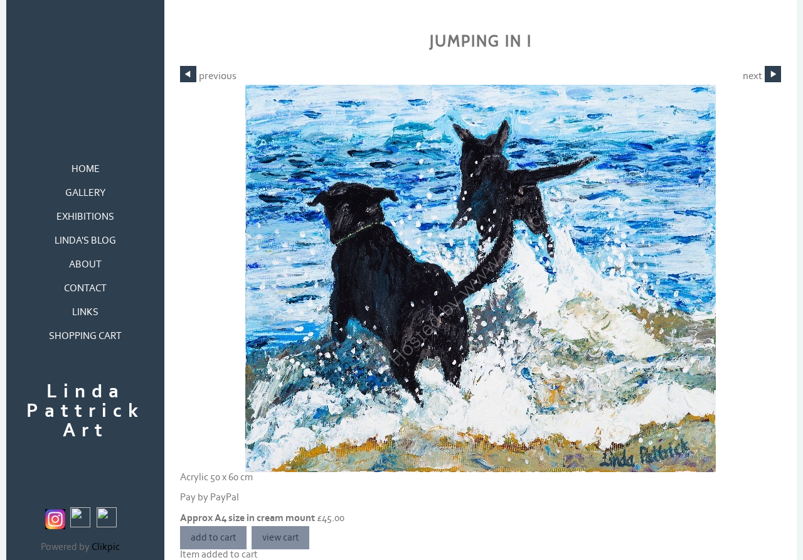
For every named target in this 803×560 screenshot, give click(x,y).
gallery (85, 192)
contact (85, 288)
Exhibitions (85, 216)
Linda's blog (85, 240)
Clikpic (106, 547)
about (85, 264)
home (86, 169)
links (85, 312)
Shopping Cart (85, 336)
